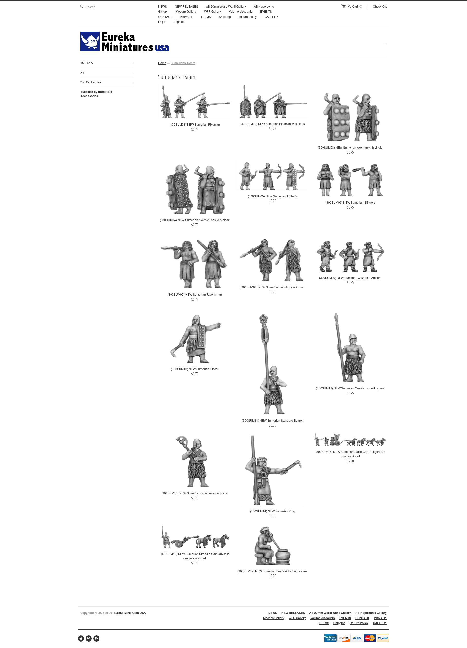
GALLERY (271, 16)
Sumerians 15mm (183, 63)
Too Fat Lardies (107, 82)
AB (107, 72)
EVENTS (266, 11)
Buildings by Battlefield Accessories (96, 93)
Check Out (380, 6)
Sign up (179, 21)
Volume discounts (240, 11)
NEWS (162, 6)
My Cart (355, 6)
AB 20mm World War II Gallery (226, 6)
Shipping (225, 16)
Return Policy (248, 16)
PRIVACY (186, 16)
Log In (162, 21)
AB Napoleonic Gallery (371, 612)
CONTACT (165, 16)
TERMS (206, 16)
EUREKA (107, 62)
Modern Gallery (186, 11)
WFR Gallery (212, 11)
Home (162, 63)
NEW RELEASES (186, 6)
